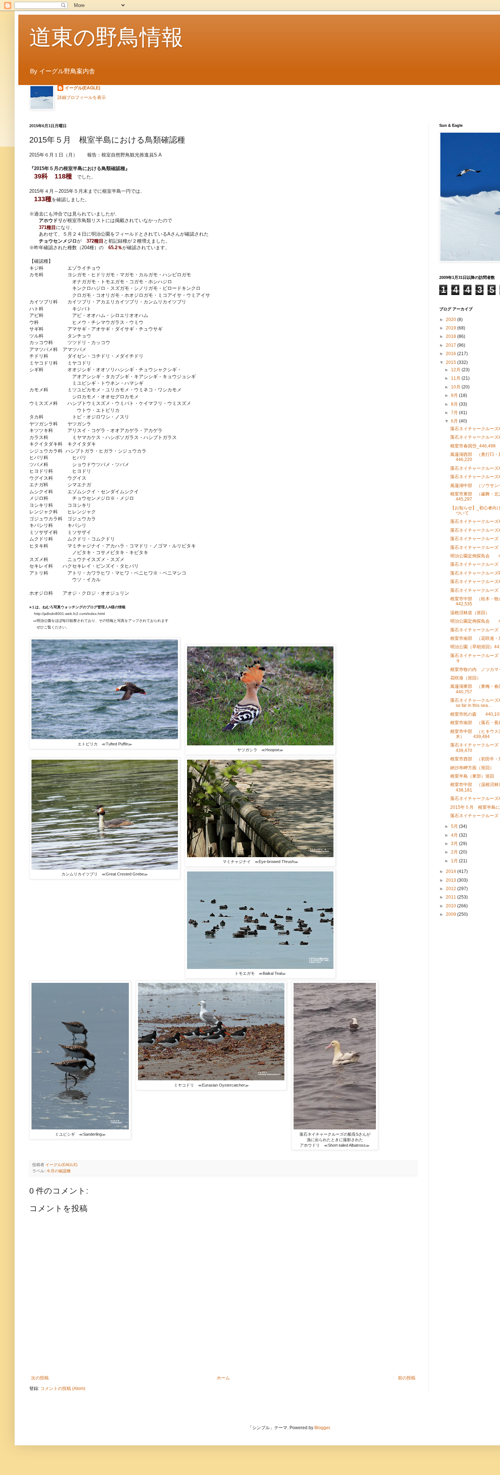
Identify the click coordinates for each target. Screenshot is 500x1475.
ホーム (223, 1377)
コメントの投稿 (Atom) (62, 1388)
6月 (455, 421)
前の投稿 (406, 1377)
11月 (456, 378)
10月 (456, 387)
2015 (451, 362)
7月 (455, 412)
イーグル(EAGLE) (82, 88)
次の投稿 (40, 1377)
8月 (455, 404)
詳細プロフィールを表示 (81, 97)
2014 (451, 871)
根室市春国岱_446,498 (473, 446)
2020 (451, 319)
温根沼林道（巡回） (470, 612)
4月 (455, 835)
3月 (455, 843)
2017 (451, 345)
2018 (451, 336)
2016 (451, 353)
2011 (451, 897)
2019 (451, 328)
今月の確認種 (58, 1171)
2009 (451, 914)
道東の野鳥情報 (106, 37)
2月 (455, 852)
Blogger (322, 1427)
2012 (451, 888)
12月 (456, 369)
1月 (455, 860)
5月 (455, 826)
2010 (451, 905)
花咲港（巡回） (465, 678)
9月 (455, 395)
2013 (451, 880)
